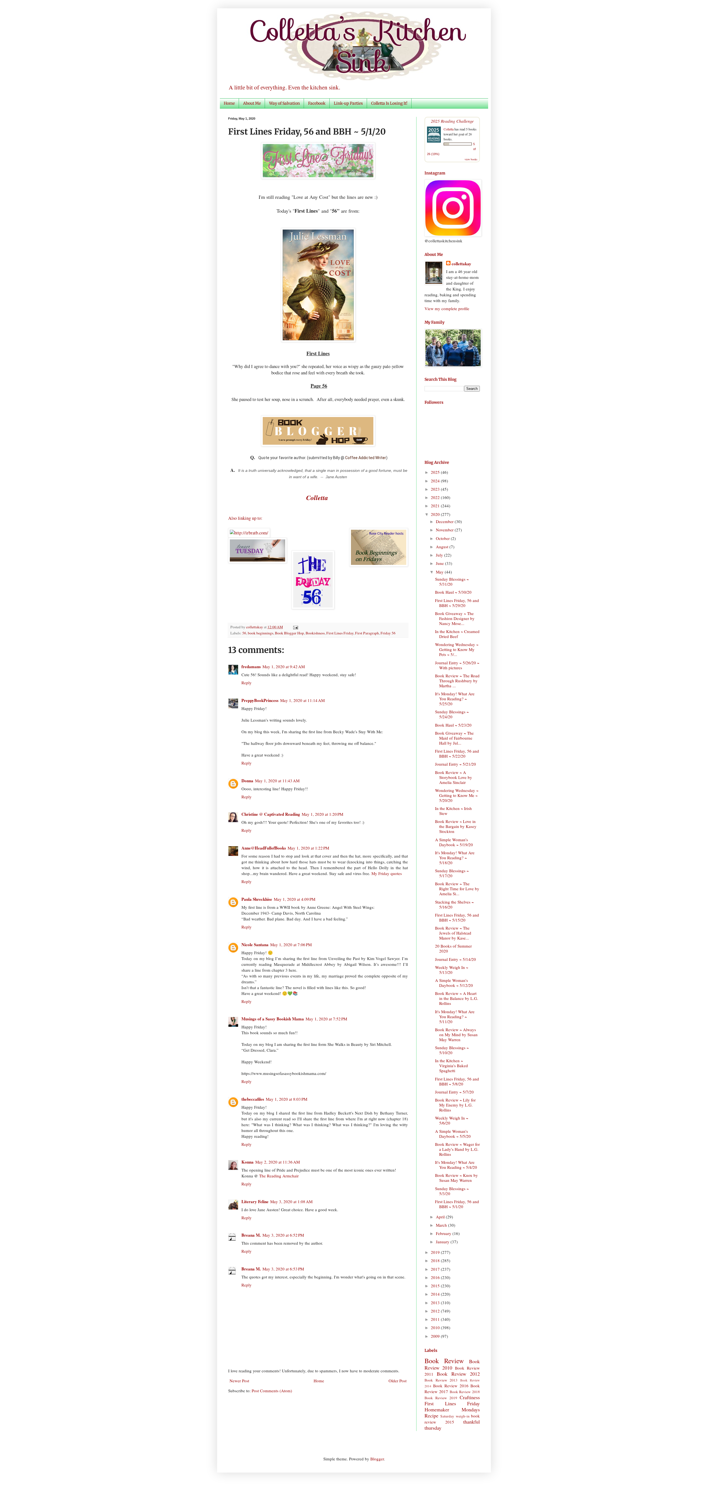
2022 (436, 497)
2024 (436, 480)
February (444, 1233)
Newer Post (239, 1380)
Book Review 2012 (458, 1373)
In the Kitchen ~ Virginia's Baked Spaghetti (451, 1065)
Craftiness (470, 1397)
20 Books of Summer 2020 (453, 948)
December (445, 521)
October (443, 538)
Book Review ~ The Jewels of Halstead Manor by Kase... (453, 933)
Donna (247, 781)
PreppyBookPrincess (259, 700)
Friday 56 (388, 633)
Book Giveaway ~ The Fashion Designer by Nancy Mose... (455, 618)
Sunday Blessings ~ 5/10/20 (452, 1050)
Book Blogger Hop (289, 633)
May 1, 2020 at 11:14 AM (302, 700)
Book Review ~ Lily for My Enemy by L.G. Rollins (455, 1105)
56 (244, 633)
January (443, 1241)
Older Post (398, 1380)
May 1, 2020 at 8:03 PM (286, 1099)
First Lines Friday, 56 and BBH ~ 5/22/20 (457, 753)
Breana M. (251, 1235)
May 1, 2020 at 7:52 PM (326, 1018)
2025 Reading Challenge (452, 121)
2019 (436, 1252)
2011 (436, 1319)
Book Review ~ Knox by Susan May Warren (456, 1177)
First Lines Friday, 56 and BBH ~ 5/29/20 (457, 603)
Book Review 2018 (465, 1391)
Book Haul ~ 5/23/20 (453, 725)
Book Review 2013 (441, 1380)
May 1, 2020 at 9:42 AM (283, 666)
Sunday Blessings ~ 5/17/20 (452, 873)
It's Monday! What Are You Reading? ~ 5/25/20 (455, 698)
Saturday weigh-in (454, 1416)
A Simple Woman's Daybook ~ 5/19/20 (454, 842)
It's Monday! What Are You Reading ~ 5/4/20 (456, 1164)
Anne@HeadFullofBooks (263, 848)
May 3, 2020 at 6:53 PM (283, 1269)
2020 (436, 514)
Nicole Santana (255, 944)
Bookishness (315, 633)
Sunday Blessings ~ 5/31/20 (452, 581)
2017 (436, 1269)
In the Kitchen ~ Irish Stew (453, 811)
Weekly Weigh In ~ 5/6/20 (451, 1120)
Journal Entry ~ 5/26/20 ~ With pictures (457, 665)
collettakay (255, 626)
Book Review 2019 (441, 1397)
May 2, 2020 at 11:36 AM (277, 1162)
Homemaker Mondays (452, 1409)
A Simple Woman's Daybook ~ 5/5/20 (453, 1133)
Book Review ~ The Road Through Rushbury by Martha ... (457, 680)
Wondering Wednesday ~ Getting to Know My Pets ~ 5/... (456, 649)
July (440, 555)
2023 (436, 489)
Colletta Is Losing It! (389, 103)
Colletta (449, 129)
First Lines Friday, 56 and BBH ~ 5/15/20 (457, 917)
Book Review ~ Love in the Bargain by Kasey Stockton (456, 826)
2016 (436, 1277)
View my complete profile (447, 308)
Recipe (431, 1415)
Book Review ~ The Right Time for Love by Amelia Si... (457, 888)
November (445, 529)
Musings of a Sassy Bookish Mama (272, 1019)
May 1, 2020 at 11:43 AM (277, 780)
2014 (436, 1294)
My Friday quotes (386, 873)
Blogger (377, 1458)
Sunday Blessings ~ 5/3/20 (452, 1191)
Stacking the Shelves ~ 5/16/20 (454, 904)
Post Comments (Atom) (272, 1390)
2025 (436, 472)
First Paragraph (367, 633)
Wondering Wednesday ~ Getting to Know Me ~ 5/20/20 (456, 795)
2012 (436, 1311)
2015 (436, 1285)
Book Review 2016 (450, 1385)
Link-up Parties (348, 103)
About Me (252, 103)
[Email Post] (294, 626)
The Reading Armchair (279, 1175)
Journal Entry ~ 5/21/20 (455, 764)
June (440, 563)
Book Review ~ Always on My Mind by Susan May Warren (456, 1034)
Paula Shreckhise (256, 899)
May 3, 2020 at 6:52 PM (283, 1235)
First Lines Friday (339, 633)
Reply (246, 682)
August (442, 546)
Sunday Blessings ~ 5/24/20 (452, 714)
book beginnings (260, 633)
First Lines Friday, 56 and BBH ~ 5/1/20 (457, 1204)
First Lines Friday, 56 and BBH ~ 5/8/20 (457, 1081)
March (442, 1225)
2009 (436, 1336)
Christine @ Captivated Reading (270, 814)
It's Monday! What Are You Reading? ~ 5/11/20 (455, 1016)
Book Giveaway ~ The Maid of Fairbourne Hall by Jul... (454, 738)
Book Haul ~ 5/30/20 (453, 592)
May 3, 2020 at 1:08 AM (291, 1201)
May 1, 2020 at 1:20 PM (322, 814)
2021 (436, 505)
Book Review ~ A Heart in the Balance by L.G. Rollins (456, 998)
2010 (436, 1327)
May (440, 572)
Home (229, 103)
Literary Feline (255, 1201)
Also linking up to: (245, 518)
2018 (436, 1260)
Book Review (444, 1360)
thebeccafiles (252, 1099)
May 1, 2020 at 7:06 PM (291, 944)
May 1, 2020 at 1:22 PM (308, 848)
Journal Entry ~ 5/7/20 (454, 1092)
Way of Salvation (284, 103)
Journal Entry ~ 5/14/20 (455, 959)
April (441, 1216)
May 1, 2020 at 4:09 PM (294, 899)
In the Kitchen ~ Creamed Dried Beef (457, 634)
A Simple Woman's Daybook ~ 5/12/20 (454, 982)
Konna (247, 1162)
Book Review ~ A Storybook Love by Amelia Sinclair (453, 777)
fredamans (251, 666)
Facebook (317, 103)
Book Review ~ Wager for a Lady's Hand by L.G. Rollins (457, 1149)
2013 (436, 1302)
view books (471, 159)
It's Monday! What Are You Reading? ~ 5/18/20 (455, 857)
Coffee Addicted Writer (365, 458)
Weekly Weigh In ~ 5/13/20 (451, 969)
